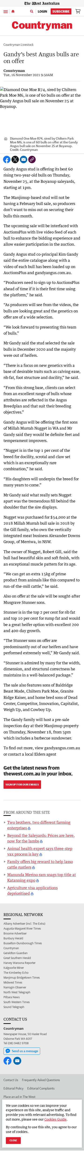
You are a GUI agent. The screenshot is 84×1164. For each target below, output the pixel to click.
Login (42, 11)
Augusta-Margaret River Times (22, 928)
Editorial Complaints (41, 1088)
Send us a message (25, 1051)
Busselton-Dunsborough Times (23, 943)
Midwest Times (13, 982)
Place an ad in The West (19, 1097)
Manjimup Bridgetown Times (22, 977)
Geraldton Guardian (16, 953)
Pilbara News (12, 997)
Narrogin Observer (15, 987)
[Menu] (6, 11)
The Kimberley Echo (16, 972)
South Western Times (17, 1002)
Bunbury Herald (13, 938)
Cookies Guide (55, 1119)
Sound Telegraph (14, 1007)
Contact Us (11, 1080)
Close (13, 1140)
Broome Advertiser (15, 933)
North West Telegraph (17, 992)
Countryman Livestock (19, 44)
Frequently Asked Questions (41, 1080)
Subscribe (61, 11)
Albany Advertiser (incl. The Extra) (24, 923)
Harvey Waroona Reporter (19, 963)
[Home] (13, 11)
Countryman (11, 948)
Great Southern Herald (17, 958)
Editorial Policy (14, 1088)
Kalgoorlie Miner (14, 967)
